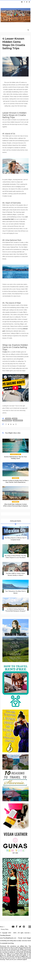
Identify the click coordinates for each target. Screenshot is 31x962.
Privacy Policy (4, 929)
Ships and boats (18, 420)
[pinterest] (29, 2)
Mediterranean (7, 420)
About (1, 926)
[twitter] (27, 2)
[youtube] (22, 2)
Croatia (4, 352)
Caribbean (15, 478)
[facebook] (24, 2)
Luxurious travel (15, 454)
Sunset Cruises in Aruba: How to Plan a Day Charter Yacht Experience (15, 481)
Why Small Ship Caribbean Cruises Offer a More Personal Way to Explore (15, 505)
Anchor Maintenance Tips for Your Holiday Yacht (15, 457)
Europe (15, 418)
